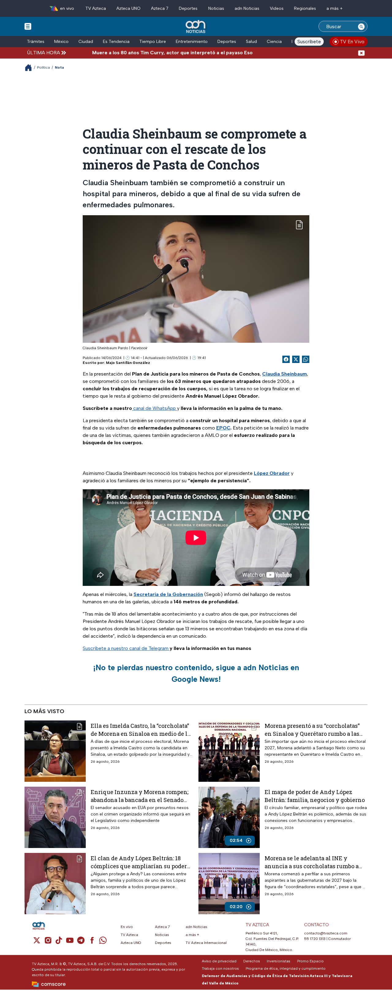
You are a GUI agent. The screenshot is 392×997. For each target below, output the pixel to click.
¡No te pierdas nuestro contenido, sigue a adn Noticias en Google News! (196, 673)
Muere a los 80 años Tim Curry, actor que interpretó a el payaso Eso (148, 52)
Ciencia (274, 41)
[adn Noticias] (196, 27)
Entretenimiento (192, 41)
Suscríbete (309, 41)
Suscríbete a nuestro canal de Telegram (126, 648)
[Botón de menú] (27, 26)
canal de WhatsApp (154, 408)
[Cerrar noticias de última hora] (361, 52)
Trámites (35, 41)
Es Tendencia (116, 41)
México (61, 41)
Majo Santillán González (128, 363)
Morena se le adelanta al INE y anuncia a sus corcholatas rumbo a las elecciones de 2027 (312, 861)
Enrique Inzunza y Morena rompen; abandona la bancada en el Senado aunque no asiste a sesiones (139, 795)
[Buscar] (361, 26)
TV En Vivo (352, 41)
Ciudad (85, 41)
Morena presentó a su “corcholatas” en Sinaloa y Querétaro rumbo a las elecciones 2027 (312, 729)
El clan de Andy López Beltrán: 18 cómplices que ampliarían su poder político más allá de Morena (139, 861)
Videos (277, 8)
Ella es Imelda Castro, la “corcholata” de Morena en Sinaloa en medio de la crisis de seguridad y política (140, 729)
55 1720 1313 (315, 939)
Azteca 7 (159, 8)
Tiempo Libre (152, 41)
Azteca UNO (128, 8)
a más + (334, 8)
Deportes (188, 8)
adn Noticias (247, 8)
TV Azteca (95, 8)
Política (43, 67)
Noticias (216, 8)
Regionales (305, 8)
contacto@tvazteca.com (325, 933)
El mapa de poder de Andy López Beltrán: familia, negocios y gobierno (315, 795)
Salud (251, 41)
